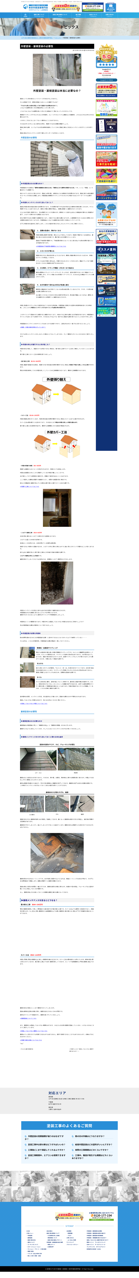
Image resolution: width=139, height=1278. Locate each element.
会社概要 (69, 1251)
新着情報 (70, 1253)
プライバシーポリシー (72, 1265)
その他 (82, 1105)
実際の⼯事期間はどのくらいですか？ (92, 1155)
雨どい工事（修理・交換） (35, 1276)
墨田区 (74, 1105)
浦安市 (55, 1110)
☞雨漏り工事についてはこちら (29, 486)
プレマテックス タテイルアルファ (96, 1267)
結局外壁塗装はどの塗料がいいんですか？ (94, 1150)
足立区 (60, 1105)
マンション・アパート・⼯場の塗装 (37, 1269)
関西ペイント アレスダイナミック (96, 1263)
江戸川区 (51, 1105)
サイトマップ (70, 1263)
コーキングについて (33, 1265)
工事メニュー (29, 1253)
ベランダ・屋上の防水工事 (35, 1274)
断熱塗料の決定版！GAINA (94, 1269)
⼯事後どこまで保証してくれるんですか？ (46, 1155)
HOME (25, 15)
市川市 (59, 1110)
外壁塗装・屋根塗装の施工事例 (55, 1263)
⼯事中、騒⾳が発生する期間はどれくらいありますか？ (92, 1162)
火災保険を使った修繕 (53, 1256)
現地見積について (52, 1258)
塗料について (31, 1263)
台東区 (65, 1105)
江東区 (69, 1105)
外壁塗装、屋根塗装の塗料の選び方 (96, 1253)
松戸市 (51, 1110)
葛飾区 (56, 1105)
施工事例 (78, 15)
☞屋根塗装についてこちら (28, 1018)
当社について (93, 15)
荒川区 (78, 1105)
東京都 (51, 1103)
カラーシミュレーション (34, 1267)
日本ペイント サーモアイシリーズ (96, 1265)
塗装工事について (39, 15)
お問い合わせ (110, 15)
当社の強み (49, 1251)
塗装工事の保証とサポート (55, 1260)
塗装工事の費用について (60, 15)
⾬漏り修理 (31, 1272)
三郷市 (51, 1115)
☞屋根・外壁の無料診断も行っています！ (33, 327)
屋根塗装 (30, 1258)
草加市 (59, 1115)
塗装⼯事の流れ (32, 1260)
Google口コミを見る (106, 80)
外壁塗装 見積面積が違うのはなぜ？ (97, 1258)
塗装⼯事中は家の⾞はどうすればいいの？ (47, 1150)
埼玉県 (51, 1113)
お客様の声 (51, 1267)
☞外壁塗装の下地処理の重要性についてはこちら (51, 246)
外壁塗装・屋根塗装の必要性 (94, 1251)
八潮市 (55, 1115)
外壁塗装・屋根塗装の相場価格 (95, 1256)
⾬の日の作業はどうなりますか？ (90, 1142)
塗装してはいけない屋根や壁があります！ (98, 1260)
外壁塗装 (30, 1256)
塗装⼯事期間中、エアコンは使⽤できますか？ (45, 1162)
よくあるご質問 (72, 1260)
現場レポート (51, 1265)
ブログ (69, 1256)
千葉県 (51, 1108)
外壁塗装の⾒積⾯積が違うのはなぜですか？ (44, 1143)
